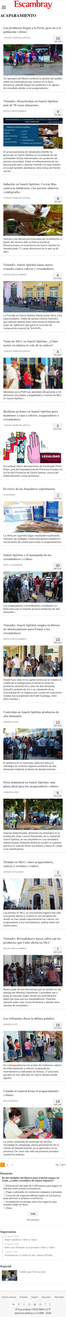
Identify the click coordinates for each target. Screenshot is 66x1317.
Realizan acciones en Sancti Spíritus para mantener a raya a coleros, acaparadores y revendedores (31, 415)
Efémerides (59, 1297)
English (34, 1297)
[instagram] (40, 1304)
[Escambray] (33, 4)
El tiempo (24, 1297)
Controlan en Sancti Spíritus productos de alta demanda (31, 714)
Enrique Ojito (10, 1024)
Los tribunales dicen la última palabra (28, 1018)
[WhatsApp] (29, 1304)
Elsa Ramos (9, 495)
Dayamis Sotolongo (13, 872)
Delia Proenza (10, 1101)
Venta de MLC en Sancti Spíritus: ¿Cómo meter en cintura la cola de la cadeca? (30, 343)
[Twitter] (24, 1304)
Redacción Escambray (15, 111)
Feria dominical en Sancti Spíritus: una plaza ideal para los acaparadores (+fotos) (30, 784)
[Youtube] (35, 1304)
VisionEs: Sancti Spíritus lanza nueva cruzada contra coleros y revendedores (28, 267)
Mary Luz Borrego (13, 565)
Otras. (9, 1208)
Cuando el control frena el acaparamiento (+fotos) (30, 1093)
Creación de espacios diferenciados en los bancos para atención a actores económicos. (32, 1197)
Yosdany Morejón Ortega (16, 38)
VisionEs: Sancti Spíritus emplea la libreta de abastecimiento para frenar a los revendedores (31, 629)
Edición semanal (9, 1297)
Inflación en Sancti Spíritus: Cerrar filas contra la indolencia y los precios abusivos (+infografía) (31, 188)
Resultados (33, 1220)
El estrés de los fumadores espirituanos (29, 489)
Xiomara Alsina (11, 722)
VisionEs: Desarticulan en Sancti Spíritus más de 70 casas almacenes (30, 103)
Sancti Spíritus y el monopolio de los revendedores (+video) (27, 557)
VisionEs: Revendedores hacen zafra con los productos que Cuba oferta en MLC (32, 940)
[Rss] (13, 1304)
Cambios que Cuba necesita (32, 1271)
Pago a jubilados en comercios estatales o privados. (34, 1192)
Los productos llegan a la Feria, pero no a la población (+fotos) (32, 30)
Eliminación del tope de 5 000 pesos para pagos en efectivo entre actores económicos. (32, 1187)
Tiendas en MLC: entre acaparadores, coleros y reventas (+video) (28, 864)
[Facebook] (19, 1304)
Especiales (46, 1297)
